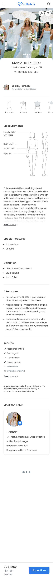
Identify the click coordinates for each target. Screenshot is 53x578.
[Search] (49, 4)
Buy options (39, 570)
